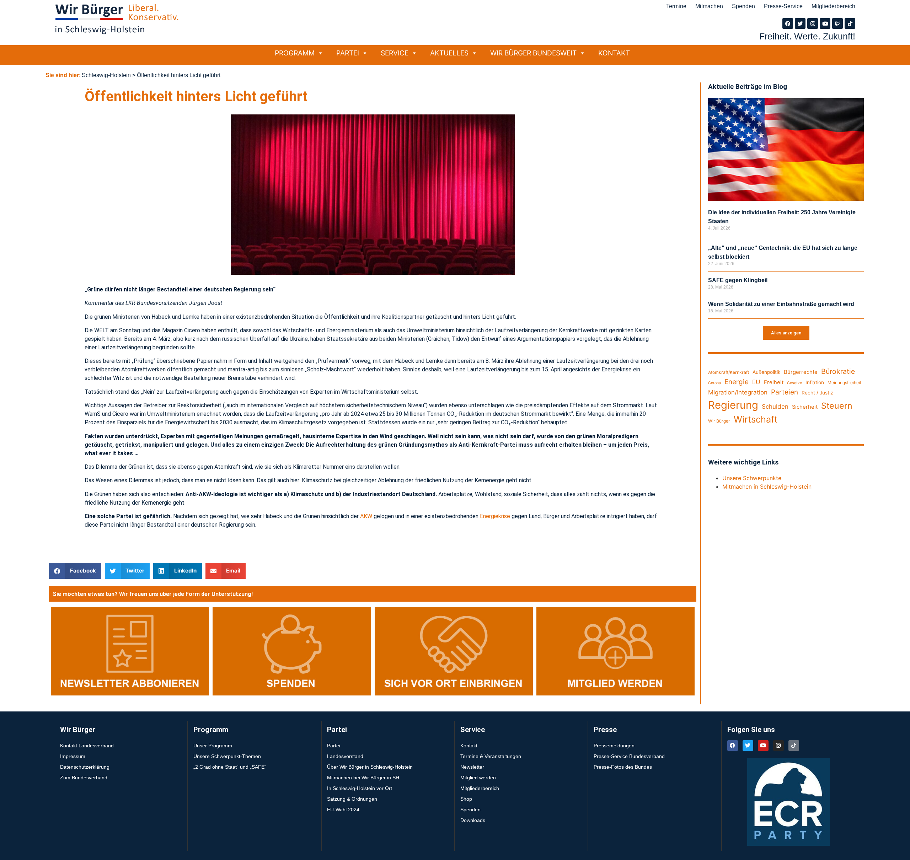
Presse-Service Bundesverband (629, 756)
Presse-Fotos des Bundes (623, 767)
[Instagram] (812, 23)
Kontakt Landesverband (87, 745)
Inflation (814, 382)
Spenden (743, 6)
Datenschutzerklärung (84, 767)
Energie (736, 382)
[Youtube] (825, 23)
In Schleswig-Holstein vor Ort (359, 788)
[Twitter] (800, 23)
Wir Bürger (719, 421)
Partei (347, 53)
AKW (366, 516)
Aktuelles (449, 53)
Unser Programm (212, 745)
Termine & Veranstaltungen (490, 756)
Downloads (472, 820)
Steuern (836, 406)
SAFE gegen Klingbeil (737, 280)
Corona (714, 383)
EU (756, 382)
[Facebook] (787, 23)
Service (394, 53)
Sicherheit (805, 407)
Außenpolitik (766, 372)
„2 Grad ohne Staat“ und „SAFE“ (229, 767)
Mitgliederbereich (833, 6)
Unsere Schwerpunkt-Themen (227, 756)
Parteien (784, 392)
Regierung (733, 405)
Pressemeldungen (614, 745)
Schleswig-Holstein (106, 75)
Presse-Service (783, 6)
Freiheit (773, 382)
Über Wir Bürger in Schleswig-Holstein (370, 767)
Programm (295, 53)
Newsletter (472, 767)
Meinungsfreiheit (844, 382)
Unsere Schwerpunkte (751, 478)
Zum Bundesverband (83, 777)
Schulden (775, 406)
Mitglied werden (478, 777)
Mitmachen (709, 6)
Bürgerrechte (801, 372)
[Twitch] (837, 23)
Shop (466, 799)
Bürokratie (838, 371)
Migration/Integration (737, 392)
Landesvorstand (345, 756)
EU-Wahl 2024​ (343, 809)
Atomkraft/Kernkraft (728, 372)
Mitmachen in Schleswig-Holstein (767, 486)
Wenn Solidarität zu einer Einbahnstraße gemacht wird (781, 304)
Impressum (72, 756)
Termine (676, 6)
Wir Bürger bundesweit (533, 53)
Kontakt (614, 53)
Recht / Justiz (817, 393)
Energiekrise (495, 516)
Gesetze (794, 383)
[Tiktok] (850, 23)
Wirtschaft (755, 419)
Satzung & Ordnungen (352, 799)
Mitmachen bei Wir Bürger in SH (363, 777)
